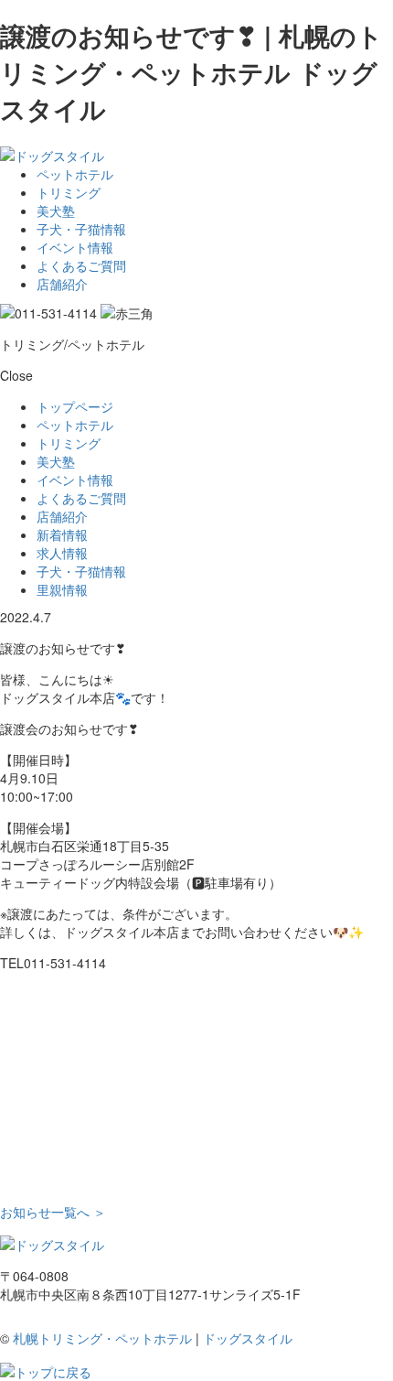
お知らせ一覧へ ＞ (53, 1212)
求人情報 (62, 553)
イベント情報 (75, 247)
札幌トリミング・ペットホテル (102, 1338)
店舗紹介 (62, 284)
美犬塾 (56, 210)
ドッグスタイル (247, 1338)
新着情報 (62, 534)
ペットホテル (75, 174)
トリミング (69, 192)
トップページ (75, 406)
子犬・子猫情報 (81, 229)
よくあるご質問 (81, 265)
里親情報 (62, 589)
